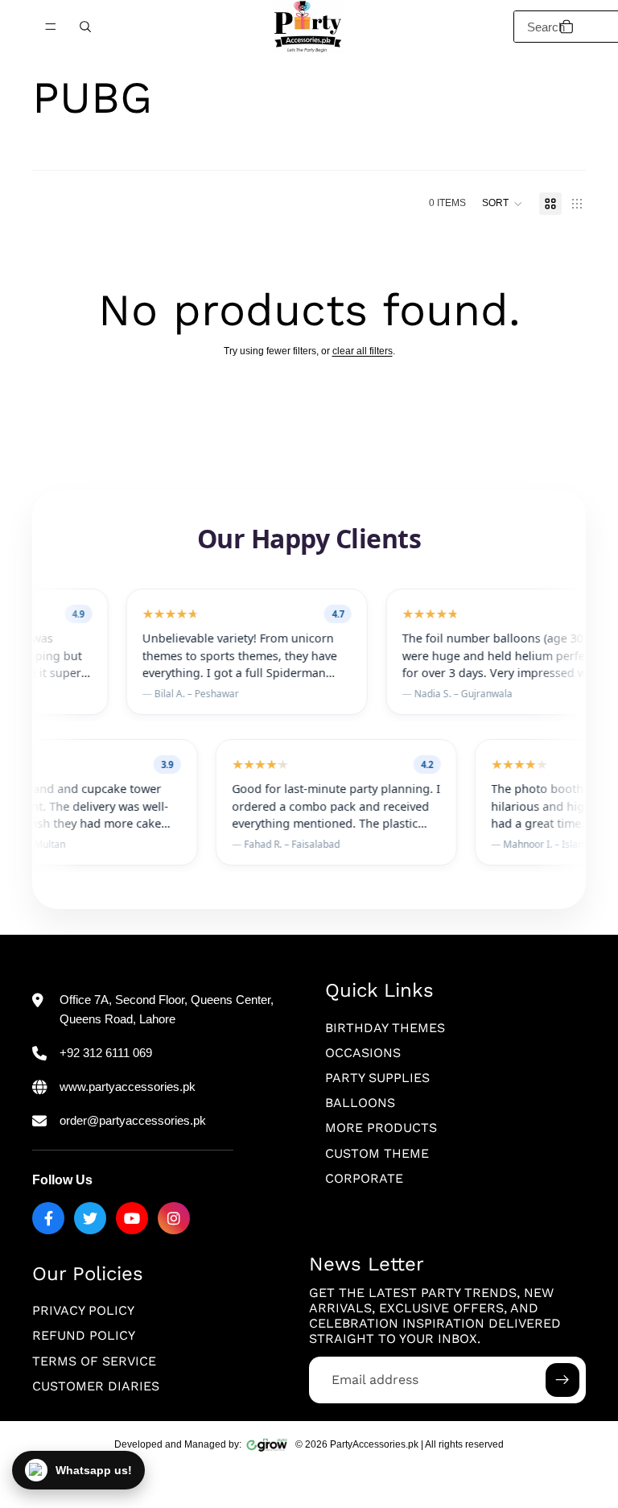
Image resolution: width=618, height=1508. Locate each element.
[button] (502, 203)
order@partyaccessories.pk (133, 1120)
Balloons (360, 1102)
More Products (381, 1128)
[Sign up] (562, 1380)
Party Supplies (377, 1077)
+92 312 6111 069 (106, 1053)
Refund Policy (83, 1336)
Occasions (363, 1052)
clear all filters (362, 351)
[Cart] (566, 26)
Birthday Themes (385, 1027)
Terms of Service (94, 1361)
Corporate (364, 1178)
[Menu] (50, 26)
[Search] (85, 26)
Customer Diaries (95, 1386)
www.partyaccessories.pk (128, 1086)
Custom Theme (377, 1153)
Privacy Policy (83, 1311)
